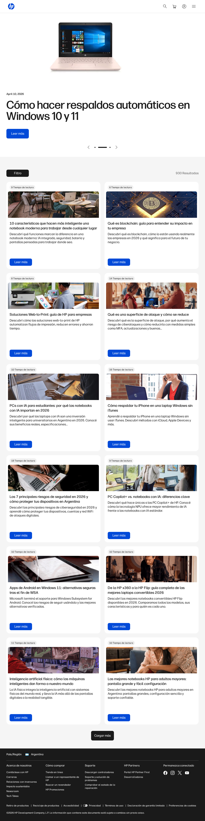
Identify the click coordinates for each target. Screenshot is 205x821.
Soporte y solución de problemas (97, 779)
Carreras (11, 777)
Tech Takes (12, 796)
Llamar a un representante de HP (62, 779)
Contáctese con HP (17, 772)
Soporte (90, 765)
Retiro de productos (17, 805)
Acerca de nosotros (19, 765)
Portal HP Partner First (137, 772)
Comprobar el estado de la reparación (100, 786)
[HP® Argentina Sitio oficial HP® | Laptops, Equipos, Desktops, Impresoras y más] (11, 6)
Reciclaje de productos (46, 805)
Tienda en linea (54, 772)
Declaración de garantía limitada (146, 805)
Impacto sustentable (18, 786)
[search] (165, 6)
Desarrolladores (133, 777)
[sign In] (184, 6)
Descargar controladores (99, 772)
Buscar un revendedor (58, 784)
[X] (180, 773)
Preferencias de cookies (182, 805)
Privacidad (95, 805)
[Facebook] (165, 773)
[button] (88, 147)
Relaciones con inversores (21, 781)
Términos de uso (114, 805)
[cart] (174, 6)
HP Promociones (55, 789)
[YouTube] (187, 773)
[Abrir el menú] (194, 6)
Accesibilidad (71, 805)
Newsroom (12, 791)
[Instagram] (173, 773)
